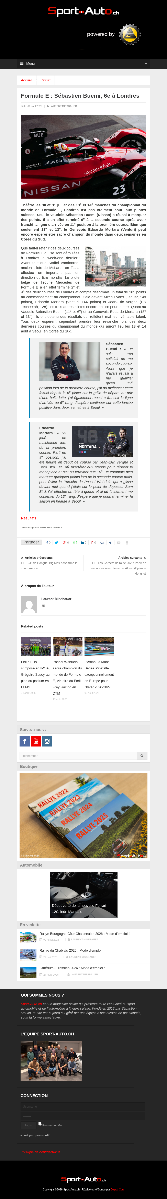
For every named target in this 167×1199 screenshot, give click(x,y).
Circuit (46, 80)
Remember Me (52, 1125)
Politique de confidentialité (40, 1152)
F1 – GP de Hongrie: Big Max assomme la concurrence (49, 563)
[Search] (142, 756)
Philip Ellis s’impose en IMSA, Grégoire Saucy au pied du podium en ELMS (35, 674)
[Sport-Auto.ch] (83, 11)
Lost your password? (36, 1135)
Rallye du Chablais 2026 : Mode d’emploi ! (71, 950)
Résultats (28, 518)
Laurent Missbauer (63, 106)
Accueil (26, 80)
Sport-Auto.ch (31, 1004)
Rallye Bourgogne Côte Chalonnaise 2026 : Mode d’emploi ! (85, 934)
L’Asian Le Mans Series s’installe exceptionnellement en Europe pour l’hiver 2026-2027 (99, 674)
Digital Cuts (117, 1189)
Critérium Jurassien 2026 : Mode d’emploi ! (72, 968)
